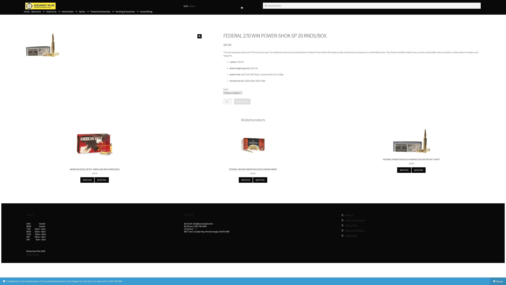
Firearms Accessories (100, 11)
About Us (349, 215)
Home (27, 11)
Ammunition (68, 11)
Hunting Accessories (125, 11)
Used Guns (51, 11)
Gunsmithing (146, 11)
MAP (196, 229)
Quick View (101, 180)
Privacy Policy (351, 225)
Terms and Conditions (355, 220)
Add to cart (242, 101)
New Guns (36, 11)
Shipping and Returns (354, 230)
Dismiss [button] (499, 281)
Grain (225, 89)
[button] (199, 36)
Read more (87, 180)
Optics (82, 11)
